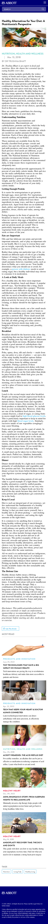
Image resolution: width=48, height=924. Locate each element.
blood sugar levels (25, 420)
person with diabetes (21, 268)
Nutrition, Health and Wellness (22, 53)
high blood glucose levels (34, 415)
